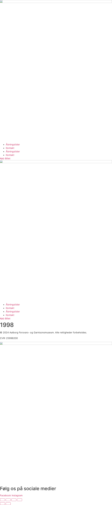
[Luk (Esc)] (19, 499)
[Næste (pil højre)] (8, 503)
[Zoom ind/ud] (2, 499)
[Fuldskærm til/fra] (8, 499)
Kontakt (10, 148)
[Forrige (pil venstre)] (2, 503)
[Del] (13, 499)
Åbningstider (13, 144)
